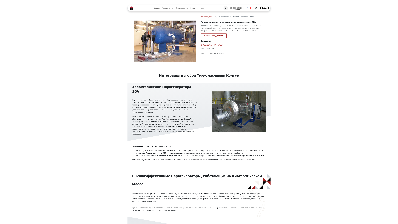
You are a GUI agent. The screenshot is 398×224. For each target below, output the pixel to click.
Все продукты (206, 17)
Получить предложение (213, 36)
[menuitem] (157, 8)
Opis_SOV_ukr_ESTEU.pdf (212, 45)
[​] (247, 8)
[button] (225, 8)
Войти (264, 8)
